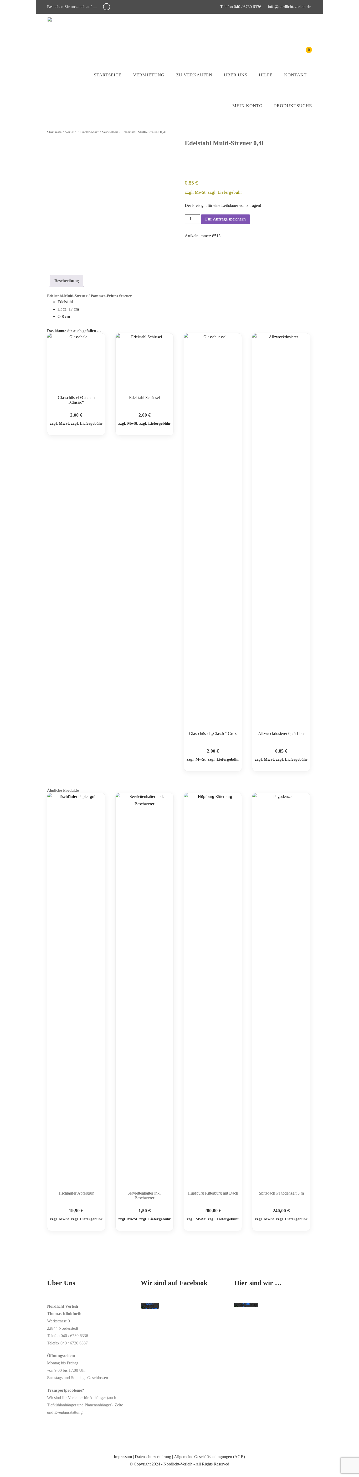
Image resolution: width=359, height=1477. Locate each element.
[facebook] (106, 6)
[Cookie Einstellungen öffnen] (11, 1470)
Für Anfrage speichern (225, 219)
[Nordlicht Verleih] (72, 27)
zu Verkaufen (194, 74)
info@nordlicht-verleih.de (289, 6)
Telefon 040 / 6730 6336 (240, 6)
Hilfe (266, 74)
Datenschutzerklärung (153, 1456)
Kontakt (295, 74)
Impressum (123, 1456)
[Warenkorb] (305, 54)
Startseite (107, 74)
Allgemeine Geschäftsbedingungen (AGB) (209, 1456)
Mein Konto (247, 105)
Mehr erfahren (151, 1306)
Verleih (70, 132)
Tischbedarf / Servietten (99, 132)
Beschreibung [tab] (66, 280)
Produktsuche (293, 105)
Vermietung (149, 74)
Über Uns (235, 74)
